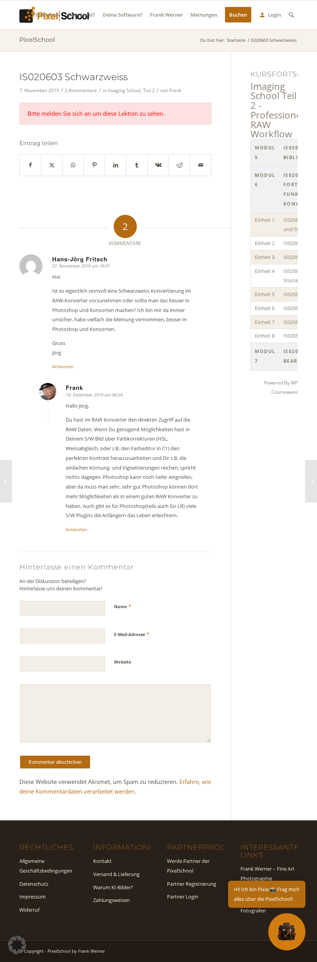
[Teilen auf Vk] (158, 165)
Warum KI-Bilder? (113, 887)
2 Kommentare (81, 90)
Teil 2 (149, 90)
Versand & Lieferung (116, 874)
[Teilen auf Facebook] (30, 165)
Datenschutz (33, 883)
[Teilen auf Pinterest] (94, 165)
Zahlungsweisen (111, 900)
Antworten (62, 366)
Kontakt (102, 860)
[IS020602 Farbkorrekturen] (6, 481)
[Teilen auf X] (51, 165)
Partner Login (182, 896)
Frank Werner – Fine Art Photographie (267, 873)
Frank (175, 90)
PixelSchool (37, 39)
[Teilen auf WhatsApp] (73, 165)
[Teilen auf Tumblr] (136, 165)
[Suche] (291, 14)
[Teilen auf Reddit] (179, 165)
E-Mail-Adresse (131, 634)
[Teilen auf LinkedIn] (115, 165)
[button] (17, 945)
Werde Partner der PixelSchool (188, 865)
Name (122, 606)
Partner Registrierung (191, 883)
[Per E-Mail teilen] (200, 165)
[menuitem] (46, 14)
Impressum (32, 896)
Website (122, 662)
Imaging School (124, 90)
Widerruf (29, 909)
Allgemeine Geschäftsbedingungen (45, 865)
